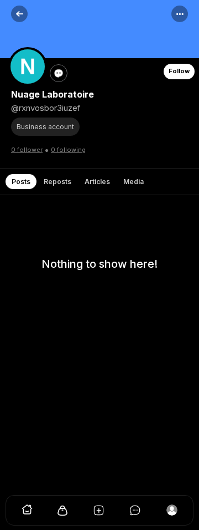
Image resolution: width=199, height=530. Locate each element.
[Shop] (63, 512)
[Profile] (172, 512)
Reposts (57, 181)
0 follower (27, 150)
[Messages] (136, 512)
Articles (97, 181)
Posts (21, 181)
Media (133, 181)
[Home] (27, 512)
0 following (68, 150)
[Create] (99, 512)
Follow (179, 71)
